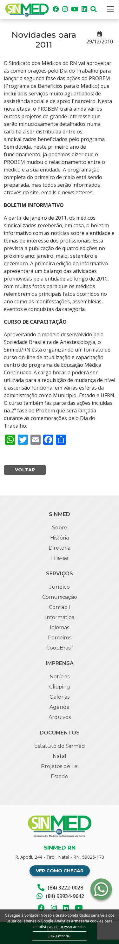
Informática (59, 617)
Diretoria (59, 548)
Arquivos (60, 717)
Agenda (59, 707)
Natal (59, 756)
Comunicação (59, 597)
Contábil (59, 607)
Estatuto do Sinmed (59, 746)
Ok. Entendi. (60, 936)
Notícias (59, 677)
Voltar (25, 470)
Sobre (59, 528)
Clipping (59, 687)
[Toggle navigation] (110, 9)
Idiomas (59, 627)
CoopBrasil (59, 648)
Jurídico (59, 587)
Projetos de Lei (59, 766)
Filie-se (59, 558)
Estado (59, 776)
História (59, 538)
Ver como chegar (59, 871)
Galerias (59, 697)
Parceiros (59, 638)
